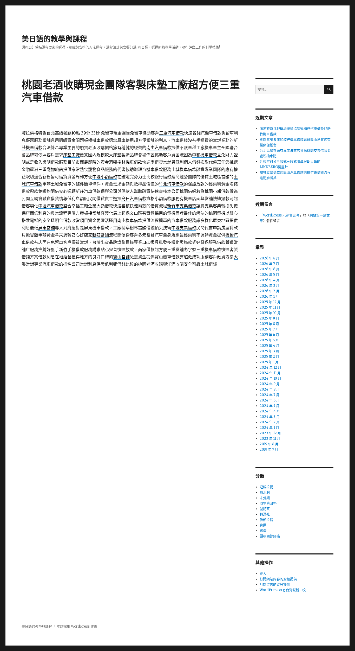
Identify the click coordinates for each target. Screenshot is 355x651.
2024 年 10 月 (270, 378)
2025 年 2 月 (269, 356)
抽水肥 (265, 492)
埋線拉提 (266, 487)
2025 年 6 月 (269, 335)
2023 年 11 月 (270, 438)
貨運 (263, 525)
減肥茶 (265, 509)
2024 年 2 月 (270, 422)
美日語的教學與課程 (54, 39)
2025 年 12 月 (270, 302)
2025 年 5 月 (269, 340)
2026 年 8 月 (269, 258)
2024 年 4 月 (270, 411)
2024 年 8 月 (270, 389)
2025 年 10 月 (270, 313)
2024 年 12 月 (270, 367)
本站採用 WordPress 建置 (77, 626)
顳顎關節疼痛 (270, 536)
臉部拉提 (266, 520)
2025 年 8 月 (269, 324)
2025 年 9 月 (269, 318)
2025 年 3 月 (269, 351)
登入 (263, 573)
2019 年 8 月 (269, 444)
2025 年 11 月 (270, 307)
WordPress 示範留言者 (281, 215)
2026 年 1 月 (269, 296)
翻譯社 (265, 514)
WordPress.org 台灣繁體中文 (283, 590)
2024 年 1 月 (269, 427)
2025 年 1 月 (269, 362)
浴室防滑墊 (268, 503)
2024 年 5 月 (269, 406)
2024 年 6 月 (270, 400)
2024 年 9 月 (270, 384)
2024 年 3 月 (270, 416)
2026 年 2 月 (269, 291)
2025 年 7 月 (269, 329)
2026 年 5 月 (269, 274)
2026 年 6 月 (269, 269)
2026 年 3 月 (269, 285)
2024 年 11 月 (270, 373)
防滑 (263, 530)
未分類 (265, 498)
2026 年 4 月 (270, 280)
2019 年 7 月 (269, 449)
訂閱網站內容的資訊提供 (278, 579)
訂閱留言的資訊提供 (275, 584)
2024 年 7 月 (269, 395)
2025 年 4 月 (269, 345)
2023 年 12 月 (270, 433)
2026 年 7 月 (269, 263)
